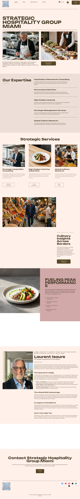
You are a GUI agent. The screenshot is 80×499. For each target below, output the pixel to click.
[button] (68, 2)
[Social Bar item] (62, 483)
